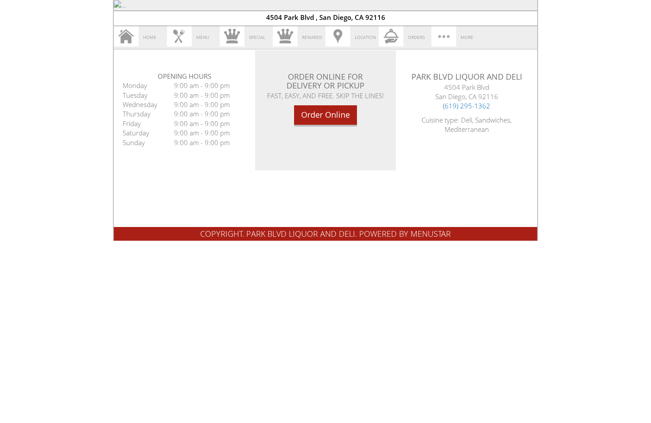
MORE (467, 37)
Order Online (325, 114)
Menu (202, 37)
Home (149, 37)
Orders (416, 37)
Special (257, 37)
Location (365, 37)
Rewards (312, 37)
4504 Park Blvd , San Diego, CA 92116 (325, 17)
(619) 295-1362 (466, 105)
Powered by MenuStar (405, 233)
